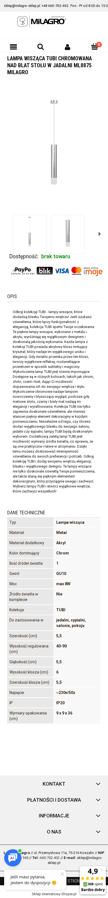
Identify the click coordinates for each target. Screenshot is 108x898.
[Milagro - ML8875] (29, 231)
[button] (13, 47)
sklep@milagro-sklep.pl (22, 6)
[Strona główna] (54, 21)
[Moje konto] (67, 47)
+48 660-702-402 (55, 6)
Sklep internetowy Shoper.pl (54, 894)
